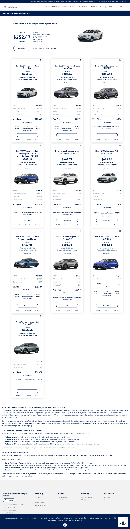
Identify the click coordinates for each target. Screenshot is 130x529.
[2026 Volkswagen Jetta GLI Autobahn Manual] (27, 263)
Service (61, 493)
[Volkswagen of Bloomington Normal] (11, 6)
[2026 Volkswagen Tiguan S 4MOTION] (67, 93)
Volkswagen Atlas (11, 442)
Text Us (36, 139)
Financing (85, 493)
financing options (59, 474)
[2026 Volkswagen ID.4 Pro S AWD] (27, 349)
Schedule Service (62, 497)
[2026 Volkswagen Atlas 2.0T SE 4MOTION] (67, 178)
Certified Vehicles (39, 502)
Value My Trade (85, 500)
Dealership (109, 493)
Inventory (39, 493)
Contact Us (10, 500)
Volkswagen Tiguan (11, 439)
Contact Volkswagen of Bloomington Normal (111, 474)
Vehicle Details (21, 48)
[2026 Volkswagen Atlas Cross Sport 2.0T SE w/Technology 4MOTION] (27, 178)
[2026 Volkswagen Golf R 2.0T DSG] (107, 263)
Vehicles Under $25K (40, 505)
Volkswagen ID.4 (10, 444)
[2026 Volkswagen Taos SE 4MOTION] (107, 93)
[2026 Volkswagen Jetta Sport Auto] (27, 93)
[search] (128, 7)
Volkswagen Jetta (11, 437)
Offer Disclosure (27, 82)
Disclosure (53, 48)
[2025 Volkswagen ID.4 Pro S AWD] (67, 263)
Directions (107, 500)
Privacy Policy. (77, 520)
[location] (80, 1)
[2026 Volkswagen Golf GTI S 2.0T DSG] (107, 178)
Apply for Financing (86, 497)
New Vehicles (38, 497)
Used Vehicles (38, 500)
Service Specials (62, 500)
